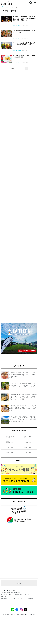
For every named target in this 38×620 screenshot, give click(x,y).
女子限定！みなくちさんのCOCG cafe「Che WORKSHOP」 (24, 56)
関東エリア (9, 442)
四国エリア (9, 452)
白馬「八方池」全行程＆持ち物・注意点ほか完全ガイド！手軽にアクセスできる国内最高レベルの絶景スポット (23, 419)
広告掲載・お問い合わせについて (10, 593)
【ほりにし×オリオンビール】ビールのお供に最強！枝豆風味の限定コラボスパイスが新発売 (23, 408)
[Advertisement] (19, 86)
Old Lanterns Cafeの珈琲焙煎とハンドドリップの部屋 (25, 31)
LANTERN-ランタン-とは (8, 590)
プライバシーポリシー (19, 599)
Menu (35, 1)
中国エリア (27, 447)
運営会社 (31, 599)
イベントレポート (17, 25)
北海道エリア (10, 437)
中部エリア (27, 442)
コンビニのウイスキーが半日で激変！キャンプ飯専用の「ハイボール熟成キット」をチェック (23, 386)
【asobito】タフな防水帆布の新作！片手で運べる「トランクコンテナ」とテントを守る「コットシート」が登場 (23, 397)
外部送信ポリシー (6, 599)
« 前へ (13, 68)
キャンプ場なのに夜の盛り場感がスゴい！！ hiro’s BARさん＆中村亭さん (24, 44)
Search (30, 1)
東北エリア (27, 437)
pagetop (19, 583)
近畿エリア (9, 447)
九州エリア (27, 452)
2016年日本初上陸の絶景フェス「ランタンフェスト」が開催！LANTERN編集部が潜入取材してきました (24, 18)
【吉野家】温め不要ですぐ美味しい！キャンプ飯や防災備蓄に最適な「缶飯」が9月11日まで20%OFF (23, 374)
